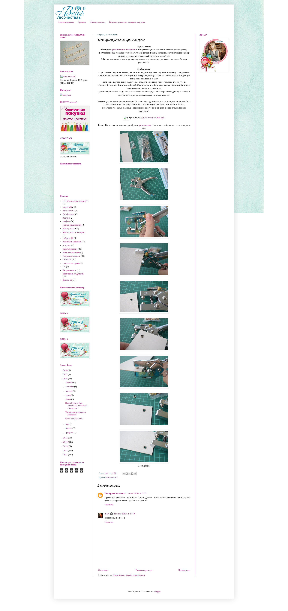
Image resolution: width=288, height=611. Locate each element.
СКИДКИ (67, 259)
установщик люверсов (123, 49)
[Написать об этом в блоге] (126, 473)
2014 (65, 442)
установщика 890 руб (154, 117)
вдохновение (68, 211)
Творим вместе (69, 270)
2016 (65, 379)
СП (64, 267)
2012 (65, 450)
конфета (66, 221)
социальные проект (71, 263)
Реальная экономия (71, 252)
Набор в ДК (68, 238)
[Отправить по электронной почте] (123, 473)
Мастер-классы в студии (73, 232)
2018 (65, 370)
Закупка (66, 218)
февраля (70, 432)
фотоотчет (67, 280)
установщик (145, 125)
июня (68, 399)
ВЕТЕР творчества (73, 419)
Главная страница (66, 22)
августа (69, 391)
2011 (65, 455)
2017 (65, 374)
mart (107, 514)
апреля (69, 428)
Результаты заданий (71, 256)
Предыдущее (184, 570)
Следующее (103, 570)
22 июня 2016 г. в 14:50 (124, 514)
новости (66, 245)
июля (68, 395)
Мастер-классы (97, 22)
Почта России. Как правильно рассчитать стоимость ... (76, 405)
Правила (82, 22)
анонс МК (67, 207)
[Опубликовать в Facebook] (132, 473)
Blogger (157, 591)
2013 (65, 446)
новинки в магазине (72, 242)
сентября (70, 387)
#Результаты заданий (75, 201)
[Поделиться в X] (129, 473)
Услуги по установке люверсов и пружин (127, 22)
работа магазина (70, 249)
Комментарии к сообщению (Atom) (129, 575)
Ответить (109, 505)
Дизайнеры (68, 214)
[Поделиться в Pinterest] (135, 473)
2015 (65, 438)
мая (68, 424)
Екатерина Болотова (114, 493)
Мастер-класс (112, 477)
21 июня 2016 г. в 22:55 (135, 493)
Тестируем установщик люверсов (75, 413)
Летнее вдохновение (72, 225)
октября (69, 382)
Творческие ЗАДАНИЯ (73, 274)
